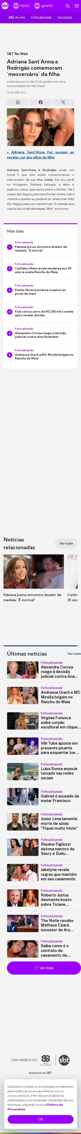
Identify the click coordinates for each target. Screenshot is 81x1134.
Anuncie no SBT (40, 1073)
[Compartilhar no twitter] (63, 102)
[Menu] (76, 6)
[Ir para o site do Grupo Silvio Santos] (33, 1060)
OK (40, 1119)
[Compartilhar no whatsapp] (18, 102)
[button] (33, 582)
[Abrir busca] (67, 6)
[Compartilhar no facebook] (40, 102)
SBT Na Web (17, 54)
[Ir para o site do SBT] (64, 1060)
